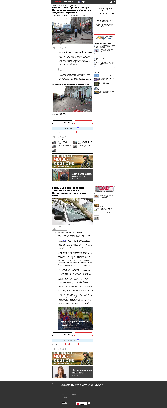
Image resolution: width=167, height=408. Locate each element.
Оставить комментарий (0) (83, 122)
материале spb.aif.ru (64, 304)
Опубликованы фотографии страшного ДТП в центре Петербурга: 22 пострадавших (84, 146)
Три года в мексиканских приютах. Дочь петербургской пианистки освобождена (104, 25)
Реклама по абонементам (89, 384)
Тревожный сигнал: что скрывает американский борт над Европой (106, 75)
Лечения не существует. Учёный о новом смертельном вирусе (106, 218)
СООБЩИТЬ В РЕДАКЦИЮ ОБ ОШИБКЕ (95, 385)
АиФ (62, 44)
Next (90, 97)
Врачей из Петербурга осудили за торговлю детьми (104, 30)
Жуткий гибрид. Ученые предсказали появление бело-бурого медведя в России (107, 63)
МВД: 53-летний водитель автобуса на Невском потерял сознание (64, 142)
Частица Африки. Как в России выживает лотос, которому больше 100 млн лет (107, 213)
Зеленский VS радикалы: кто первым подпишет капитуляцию (106, 83)
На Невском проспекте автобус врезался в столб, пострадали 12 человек (64, 150)
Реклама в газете (69, 384)
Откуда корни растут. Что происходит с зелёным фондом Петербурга (73, 322)
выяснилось (64, 240)
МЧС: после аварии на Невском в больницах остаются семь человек (85, 142)
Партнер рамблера (72, 403)
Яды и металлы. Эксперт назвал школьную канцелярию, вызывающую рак (106, 196)
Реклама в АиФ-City (100, 384)
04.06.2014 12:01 (55, 5)
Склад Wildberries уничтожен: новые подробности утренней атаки (106, 79)
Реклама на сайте (78, 384)
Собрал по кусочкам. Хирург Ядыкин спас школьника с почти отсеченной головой (107, 67)
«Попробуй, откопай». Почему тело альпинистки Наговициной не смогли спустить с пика (107, 50)
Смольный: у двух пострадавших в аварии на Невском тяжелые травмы (64, 146)
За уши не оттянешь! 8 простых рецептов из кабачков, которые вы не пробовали (107, 205)
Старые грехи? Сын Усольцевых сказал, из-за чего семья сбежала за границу (107, 59)
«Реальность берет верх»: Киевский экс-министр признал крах (106, 92)
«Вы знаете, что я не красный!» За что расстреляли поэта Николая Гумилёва (105, 9)
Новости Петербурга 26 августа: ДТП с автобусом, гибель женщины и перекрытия (105, 15)
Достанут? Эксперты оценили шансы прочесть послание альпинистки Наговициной (107, 46)
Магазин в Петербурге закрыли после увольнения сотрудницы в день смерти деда (105, 20)
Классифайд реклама (65, 385)
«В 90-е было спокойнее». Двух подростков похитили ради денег (107, 209)
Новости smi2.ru (56, 182)
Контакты (63, 384)
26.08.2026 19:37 (55, 185)
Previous (54, 97)
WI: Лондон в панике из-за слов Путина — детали (105, 87)
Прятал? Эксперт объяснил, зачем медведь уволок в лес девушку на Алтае (107, 200)
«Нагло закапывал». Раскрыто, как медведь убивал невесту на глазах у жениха (107, 54)
